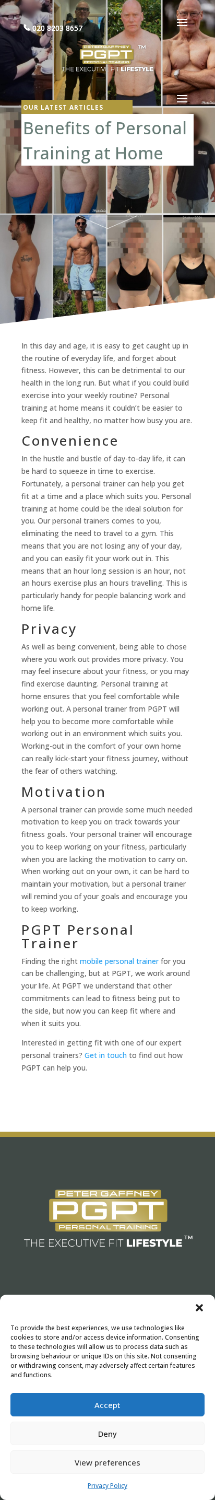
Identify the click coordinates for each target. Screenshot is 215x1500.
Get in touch (106, 1055)
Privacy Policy (107, 1485)
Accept (107, 1405)
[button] (199, 1308)
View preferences (107, 1462)
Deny (107, 1433)
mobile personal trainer (119, 961)
